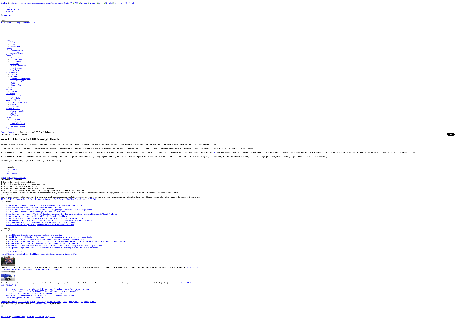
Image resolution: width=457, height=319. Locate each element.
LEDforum (14, 115)
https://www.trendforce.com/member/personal (28, 3)
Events (8, 117)
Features (9, 89)
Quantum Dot (15, 85)
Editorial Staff (23, 302)
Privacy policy (74, 302)
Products (11, 132)
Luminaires (14, 64)
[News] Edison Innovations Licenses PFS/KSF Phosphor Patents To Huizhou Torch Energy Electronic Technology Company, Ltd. (56, 246)
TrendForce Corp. (40, 304)
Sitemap (93, 302)
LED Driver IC (16, 96)
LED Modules (15, 61)
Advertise (9, 11)
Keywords (85, 302)
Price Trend (14, 107)
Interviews (14, 92)
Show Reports (15, 122)
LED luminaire (11, 169)
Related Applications (18, 66)
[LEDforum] (228, 35)
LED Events (15, 119)
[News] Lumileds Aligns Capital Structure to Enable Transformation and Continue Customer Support (45, 243)
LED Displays (15, 98)
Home (8, 7)
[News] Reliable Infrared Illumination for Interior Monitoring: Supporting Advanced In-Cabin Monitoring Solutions (49, 210)
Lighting (9, 49)
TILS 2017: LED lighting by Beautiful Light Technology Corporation (27, 199)
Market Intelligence (13, 100)
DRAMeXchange (18, 317)
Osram (23, 23)
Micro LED (5, 23)
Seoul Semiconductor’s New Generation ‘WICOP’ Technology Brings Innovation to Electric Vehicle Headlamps (48, 289)
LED (214, 152)
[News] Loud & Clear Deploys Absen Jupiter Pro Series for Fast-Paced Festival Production (40, 225)
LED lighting (15, 23)
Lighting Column (16, 53)
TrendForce (5, 317)
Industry (13, 42)
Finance (13, 44)
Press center (41, 302)
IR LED (13, 76)
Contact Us (68, 3)
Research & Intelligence (19, 102)
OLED (13, 83)
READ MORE (193, 267)
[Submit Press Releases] (228, 32)
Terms (65, 302)
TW (130, 3)
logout (48, 3)
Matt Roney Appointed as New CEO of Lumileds (24, 298)
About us (4, 302)
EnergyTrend (50, 317)
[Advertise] (228, 28)
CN (126, 3)
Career (32, 302)
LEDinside (39, 317)
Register (4, 3)
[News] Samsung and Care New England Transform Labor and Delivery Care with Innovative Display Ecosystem (49, 220)
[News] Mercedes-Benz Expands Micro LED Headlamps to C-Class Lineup (34, 207)
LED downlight (12, 173)
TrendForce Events (17, 124)
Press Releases (15, 70)
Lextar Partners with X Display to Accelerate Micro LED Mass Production (34, 293)
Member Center (57, 3)
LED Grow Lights (17, 81)
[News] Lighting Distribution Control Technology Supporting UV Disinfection (35, 212)
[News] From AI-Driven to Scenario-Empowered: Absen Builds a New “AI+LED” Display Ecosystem (44, 218)
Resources (9, 128)
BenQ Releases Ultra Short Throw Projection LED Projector (76, 199)
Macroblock (30, 23)
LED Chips (14, 57)
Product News (11, 55)
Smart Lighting (16, 68)
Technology (10, 94)
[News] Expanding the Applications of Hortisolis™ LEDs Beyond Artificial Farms (37, 216)
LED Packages (16, 59)
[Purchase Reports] (228, 25)
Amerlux (9, 171)
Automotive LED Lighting (20, 79)
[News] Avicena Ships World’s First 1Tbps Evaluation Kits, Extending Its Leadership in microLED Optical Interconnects (52, 248)
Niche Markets (11, 72)
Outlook (13, 104)
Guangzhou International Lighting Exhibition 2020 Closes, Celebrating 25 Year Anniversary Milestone (44, 291)
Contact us (13, 302)
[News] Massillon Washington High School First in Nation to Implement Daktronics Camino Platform (44, 205)
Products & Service (13, 109)
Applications (15, 46)
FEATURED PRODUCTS (11, 252)
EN (133, 3)
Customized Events (17, 126)
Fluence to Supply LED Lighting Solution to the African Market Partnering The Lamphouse (40, 295)
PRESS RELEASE (8, 285)
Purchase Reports (12, 9)
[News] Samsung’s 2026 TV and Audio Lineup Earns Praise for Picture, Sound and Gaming (40, 222)
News (8, 40)
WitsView (30, 317)
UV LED (14, 74)
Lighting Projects (16, 51)
